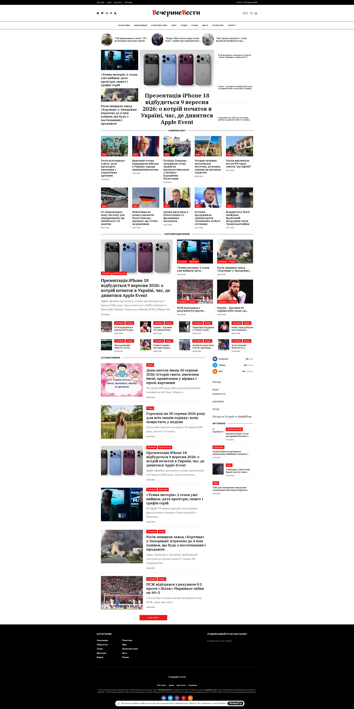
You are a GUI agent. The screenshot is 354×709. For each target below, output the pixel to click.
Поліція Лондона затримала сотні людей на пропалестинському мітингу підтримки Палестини (176, 169)
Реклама (192, 685)
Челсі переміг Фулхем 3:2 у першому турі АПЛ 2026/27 (241, 349)
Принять (235, 703)
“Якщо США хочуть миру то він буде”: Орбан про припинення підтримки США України (182, 41)
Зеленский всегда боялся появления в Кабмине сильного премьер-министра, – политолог (231, 454)
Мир (216, 483)
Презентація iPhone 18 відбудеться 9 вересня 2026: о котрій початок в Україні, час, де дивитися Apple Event (177, 109)
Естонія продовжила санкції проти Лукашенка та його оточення (207, 217)
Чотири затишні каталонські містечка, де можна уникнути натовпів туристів (208, 166)
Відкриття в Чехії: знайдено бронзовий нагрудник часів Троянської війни (238, 217)
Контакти (181, 685)
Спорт (193, 302)
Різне (150, 365)
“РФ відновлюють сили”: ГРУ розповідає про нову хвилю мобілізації (131, 41)
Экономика (102, 640)
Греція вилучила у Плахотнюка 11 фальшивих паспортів (175, 216)
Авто (124, 653)
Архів (171, 685)
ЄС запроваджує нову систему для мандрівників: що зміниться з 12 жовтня (113, 217)
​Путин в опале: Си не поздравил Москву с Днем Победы (237, 436)
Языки (125, 657)
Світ (104, 154)
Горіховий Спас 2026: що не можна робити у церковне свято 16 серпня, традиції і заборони (233, 120)
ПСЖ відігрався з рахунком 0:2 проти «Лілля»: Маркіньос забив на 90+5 (234, 56)
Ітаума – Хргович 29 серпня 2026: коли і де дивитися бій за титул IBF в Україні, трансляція (235, 88)
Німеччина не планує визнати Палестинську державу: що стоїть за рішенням (145, 217)
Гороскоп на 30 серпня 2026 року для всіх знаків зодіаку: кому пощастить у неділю (175, 417)
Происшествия (234, 429)
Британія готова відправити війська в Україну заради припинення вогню (145, 165)
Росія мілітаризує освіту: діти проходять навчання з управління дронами (113, 168)
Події (232, 261)
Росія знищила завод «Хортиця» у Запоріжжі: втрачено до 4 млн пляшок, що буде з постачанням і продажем (119, 114)
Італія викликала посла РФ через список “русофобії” (238, 163)
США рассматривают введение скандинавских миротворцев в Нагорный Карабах (230, 490)
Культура (194, 261)
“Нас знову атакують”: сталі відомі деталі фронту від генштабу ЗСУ (231, 41)
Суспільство (120, 273)
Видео (100, 657)
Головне (106, 273)
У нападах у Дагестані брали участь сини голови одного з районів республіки (239, 473)
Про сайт (161, 685)
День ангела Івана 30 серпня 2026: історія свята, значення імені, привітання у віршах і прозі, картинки (172, 376)
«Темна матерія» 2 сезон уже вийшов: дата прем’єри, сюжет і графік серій (119, 80)
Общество (102, 644)
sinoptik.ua (244, 416)
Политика (218, 447)
